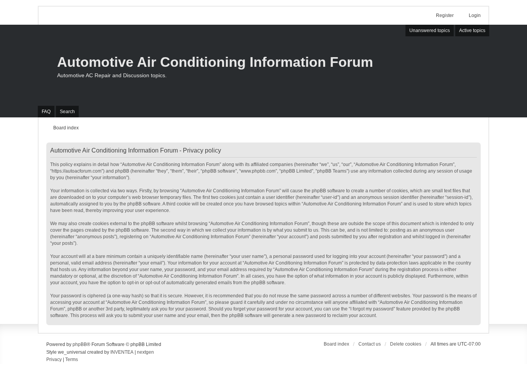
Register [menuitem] (445, 15)
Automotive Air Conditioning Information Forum (215, 62)
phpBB (80, 344)
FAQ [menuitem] (46, 111)
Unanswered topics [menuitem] (429, 30)
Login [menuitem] (475, 15)
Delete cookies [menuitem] (405, 344)
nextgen (145, 352)
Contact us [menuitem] (369, 344)
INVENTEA (121, 352)
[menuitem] (54, 360)
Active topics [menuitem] (472, 30)
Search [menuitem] (67, 111)
